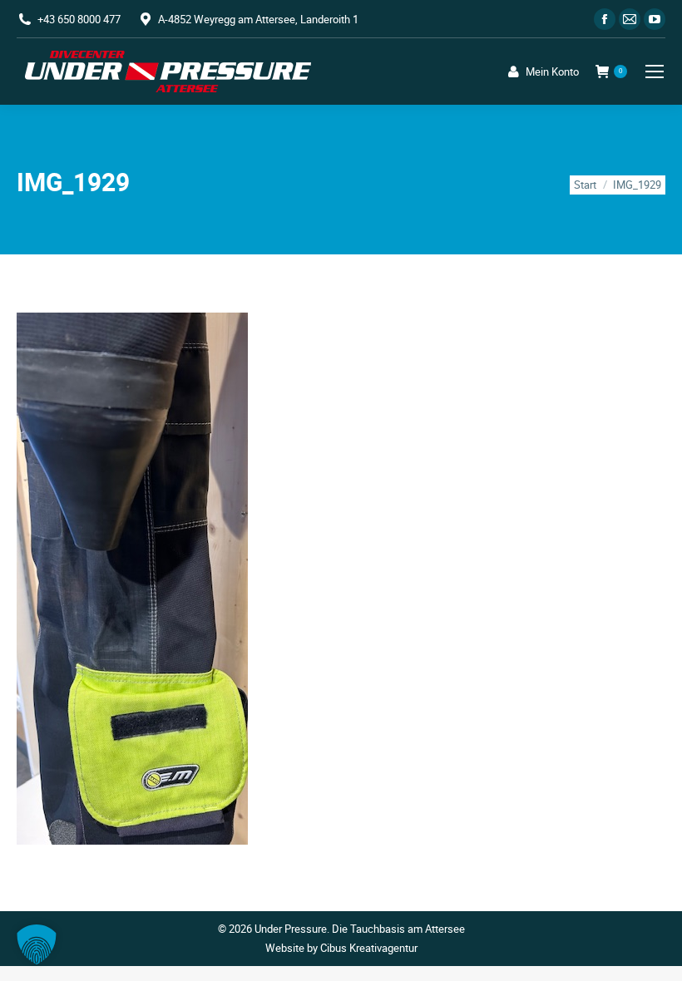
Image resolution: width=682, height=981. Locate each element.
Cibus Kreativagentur (369, 947)
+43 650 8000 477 (79, 19)
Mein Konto (552, 72)
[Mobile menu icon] (654, 71)
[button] (36, 944)
